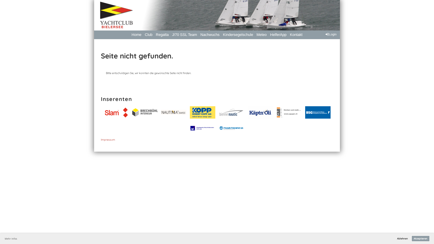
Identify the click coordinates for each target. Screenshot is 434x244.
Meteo (262, 35)
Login (333, 34)
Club (148, 35)
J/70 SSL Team (184, 35)
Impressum (108, 139)
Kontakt (296, 35)
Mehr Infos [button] (11, 238)
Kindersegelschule (238, 35)
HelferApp (278, 35)
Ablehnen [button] (402, 238)
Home (136, 35)
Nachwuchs (210, 35)
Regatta (162, 35)
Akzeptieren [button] (420, 238)
